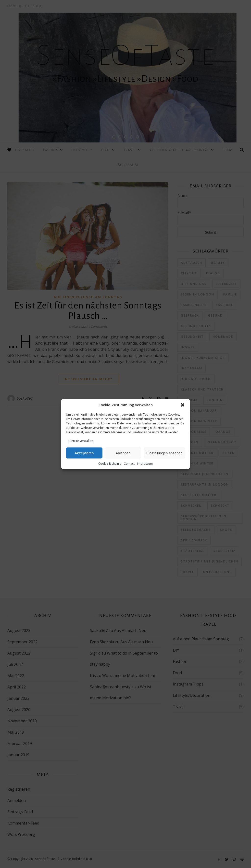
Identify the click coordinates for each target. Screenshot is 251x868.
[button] (182, 405)
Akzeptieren (84, 453)
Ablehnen (122, 453)
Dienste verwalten (80, 441)
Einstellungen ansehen (164, 453)
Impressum (145, 464)
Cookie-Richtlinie (109, 464)
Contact (129, 464)
